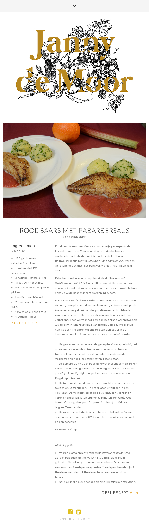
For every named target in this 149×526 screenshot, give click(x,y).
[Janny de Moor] (74, 65)
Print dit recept (25, 322)
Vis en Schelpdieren (74, 236)
